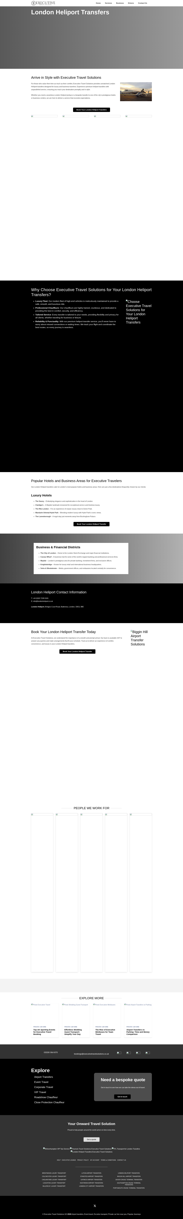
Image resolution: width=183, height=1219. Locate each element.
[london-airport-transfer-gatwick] (76, 194)
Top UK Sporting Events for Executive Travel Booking (44, 1104)
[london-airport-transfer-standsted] (107, 194)
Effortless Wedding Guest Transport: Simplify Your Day (73, 1104)
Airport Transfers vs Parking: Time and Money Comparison (138, 1104)
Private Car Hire (39, 1099)
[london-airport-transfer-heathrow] (44, 194)
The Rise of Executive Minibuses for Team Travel (105, 1104)
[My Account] (151, 3)
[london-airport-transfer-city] (138, 194)
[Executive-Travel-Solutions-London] (43, 3)
